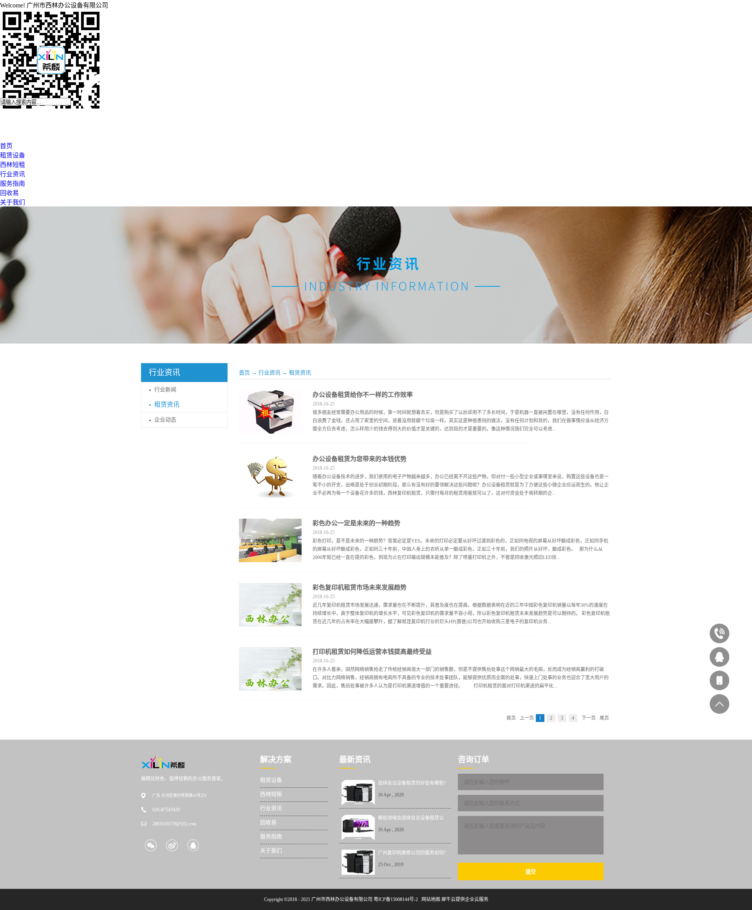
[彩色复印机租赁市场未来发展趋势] (270, 587)
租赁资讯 (300, 373)
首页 (244, 373)
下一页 (589, 718)
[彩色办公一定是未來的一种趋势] (270, 523)
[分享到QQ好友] (192, 845)
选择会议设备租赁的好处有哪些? (412, 783)
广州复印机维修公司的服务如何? (412, 853)
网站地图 (429, 899)
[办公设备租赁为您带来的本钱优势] (270, 459)
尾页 (604, 718)
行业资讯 (269, 373)
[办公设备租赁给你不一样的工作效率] (270, 395)
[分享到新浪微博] (171, 845)
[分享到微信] (150, 845)
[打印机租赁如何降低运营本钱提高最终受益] (270, 652)
